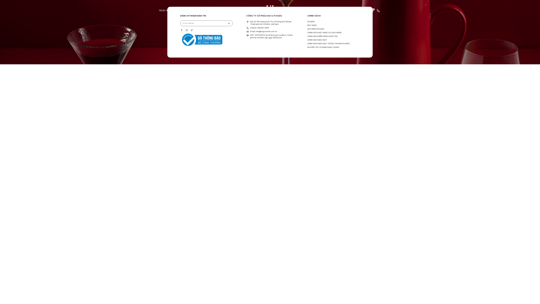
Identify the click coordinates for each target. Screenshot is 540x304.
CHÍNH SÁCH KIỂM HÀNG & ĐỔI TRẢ (322, 36)
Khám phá (186, 10)
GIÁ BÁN (311, 22)
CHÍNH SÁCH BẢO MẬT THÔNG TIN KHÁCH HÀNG (328, 44)
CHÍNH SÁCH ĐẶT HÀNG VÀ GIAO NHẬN (324, 33)
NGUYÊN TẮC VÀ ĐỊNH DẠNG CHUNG (323, 47)
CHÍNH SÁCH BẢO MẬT (317, 40)
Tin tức (205, 10)
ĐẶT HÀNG (312, 25)
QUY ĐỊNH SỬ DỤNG (315, 29)
